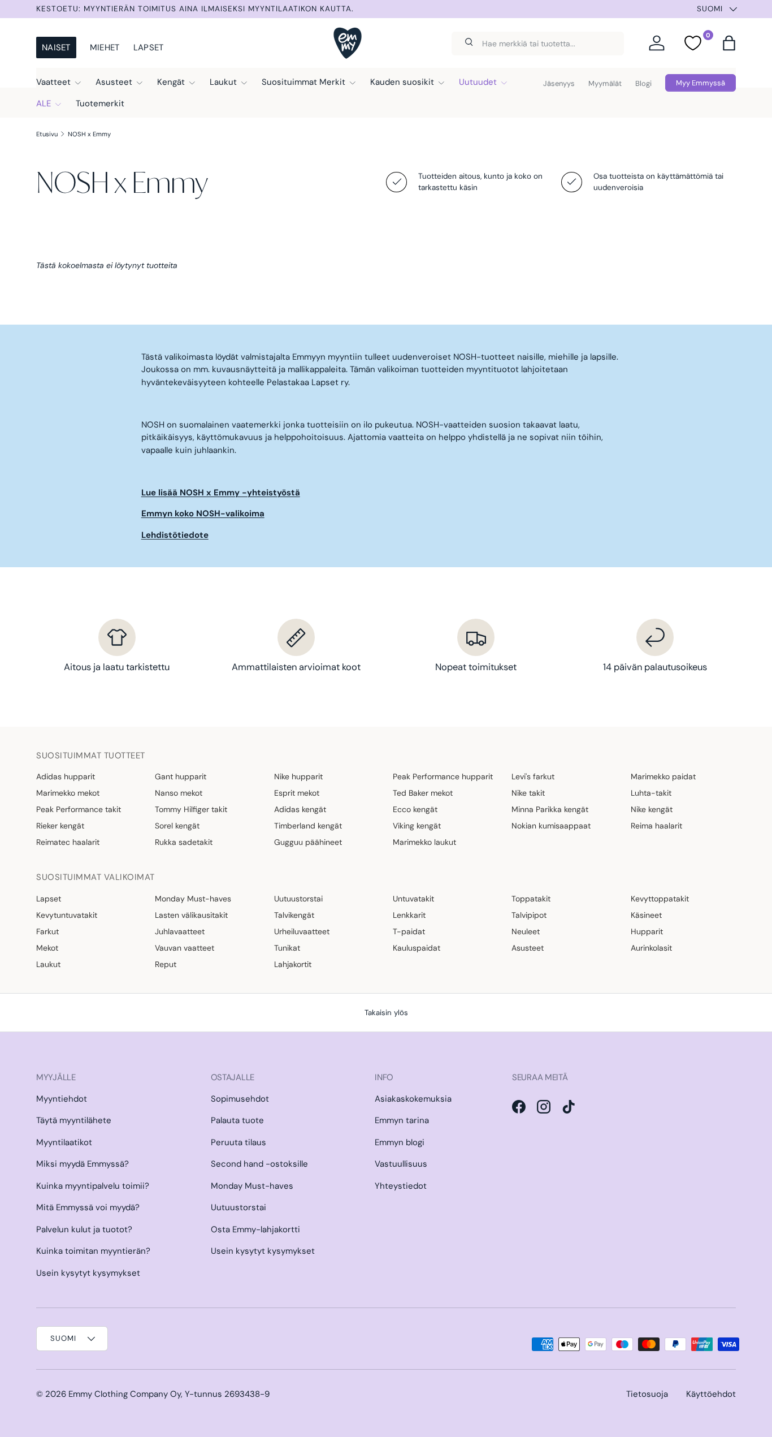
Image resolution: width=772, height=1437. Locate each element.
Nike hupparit (298, 776)
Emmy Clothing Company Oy (124, 1394)
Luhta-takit (651, 793)
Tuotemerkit (100, 103)
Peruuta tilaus (238, 1142)
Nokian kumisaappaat (551, 826)
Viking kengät (417, 826)
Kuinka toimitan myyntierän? (93, 1251)
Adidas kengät (300, 809)
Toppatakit (530, 899)
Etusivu (47, 134)
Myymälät (605, 83)
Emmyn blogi (399, 1142)
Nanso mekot (178, 793)
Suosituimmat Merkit (303, 82)
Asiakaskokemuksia (413, 1098)
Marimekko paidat (663, 776)
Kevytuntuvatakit (66, 915)
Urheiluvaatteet (301, 931)
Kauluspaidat (416, 948)
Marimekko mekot (67, 793)
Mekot (47, 948)
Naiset (56, 47)
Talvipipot (529, 915)
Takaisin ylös (386, 1012)
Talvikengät (294, 915)
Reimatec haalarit (67, 842)
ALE (43, 103)
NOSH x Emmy (89, 134)
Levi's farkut (532, 776)
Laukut (223, 82)
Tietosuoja (647, 1394)
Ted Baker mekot (423, 793)
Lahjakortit (292, 964)
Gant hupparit (180, 776)
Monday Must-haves (193, 899)
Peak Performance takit (78, 809)
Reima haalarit (656, 826)
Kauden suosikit (402, 82)
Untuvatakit (413, 899)
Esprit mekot (296, 793)
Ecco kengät (415, 809)
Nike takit (528, 793)
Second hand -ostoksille (259, 1164)
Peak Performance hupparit (443, 776)
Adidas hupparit (65, 776)
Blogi (643, 83)
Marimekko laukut (424, 842)
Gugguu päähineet (308, 842)
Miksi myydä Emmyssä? (82, 1164)
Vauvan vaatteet (184, 948)
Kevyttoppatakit (660, 899)
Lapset (148, 47)
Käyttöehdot (711, 1394)
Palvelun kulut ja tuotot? (84, 1229)
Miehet (105, 47)
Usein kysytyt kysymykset (88, 1273)
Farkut (47, 931)
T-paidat (409, 931)
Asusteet (114, 82)
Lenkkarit (409, 915)
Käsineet (646, 915)
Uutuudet (478, 82)
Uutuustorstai (298, 899)
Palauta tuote (237, 1120)
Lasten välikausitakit (191, 915)
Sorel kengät (177, 826)
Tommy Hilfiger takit (191, 809)
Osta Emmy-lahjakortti (255, 1229)
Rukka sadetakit (183, 842)
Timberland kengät (308, 826)
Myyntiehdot (61, 1098)
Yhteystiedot (401, 1186)
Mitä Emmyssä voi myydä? (88, 1207)
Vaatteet (53, 82)
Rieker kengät (60, 826)
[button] (729, 43)
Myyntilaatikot (64, 1142)
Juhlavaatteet (180, 931)
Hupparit (647, 931)
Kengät (171, 82)
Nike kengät (652, 809)
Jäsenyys (559, 83)
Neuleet (525, 931)
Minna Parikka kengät (549, 809)
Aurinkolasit (651, 948)
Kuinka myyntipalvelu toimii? (92, 1186)
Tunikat (287, 948)
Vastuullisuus (401, 1164)
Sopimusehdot (240, 1098)
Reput (165, 964)
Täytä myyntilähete (73, 1120)
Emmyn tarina (402, 1120)
